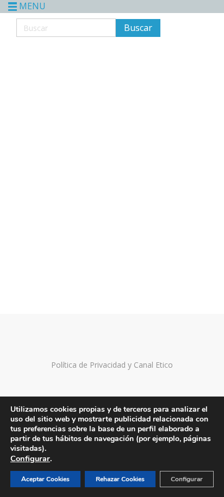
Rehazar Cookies (120, 479)
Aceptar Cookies (45, 479)
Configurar (30, 458)
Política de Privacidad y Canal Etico (112, 365)
